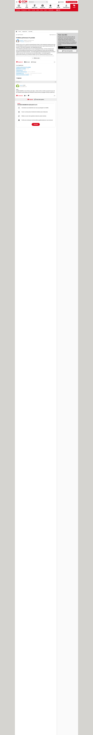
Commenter (20, 95)
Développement (24, 10)
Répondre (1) (20, 62)
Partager (34, 62)
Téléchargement (66, 7)
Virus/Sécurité (50, 10)
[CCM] (23, 1)
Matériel (37, 10)
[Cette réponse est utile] (25, 95)
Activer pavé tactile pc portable (22, 74)
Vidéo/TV (45, 10)
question (72, 1)
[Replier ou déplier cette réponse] (55, 82)
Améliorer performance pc (21, 71)
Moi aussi (28, 62)
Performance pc (19, 70)
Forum (74, 7)
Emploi (59, 10)
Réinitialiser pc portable (21, 68)
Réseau (41, 10)
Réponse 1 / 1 (19, 81)
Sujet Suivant (51, 34)
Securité (58, 7)
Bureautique (18, 10)
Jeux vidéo (33, 10)
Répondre (31, 99)
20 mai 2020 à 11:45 (28, 41)
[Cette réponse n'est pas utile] (28, 95)
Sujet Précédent (20, 34)
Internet (29, 10)
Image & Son (42, 7)
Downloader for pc (20, 73)
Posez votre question (40, 99)
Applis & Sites (34, 7)
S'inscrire (36, 124)
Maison (50, 7)
